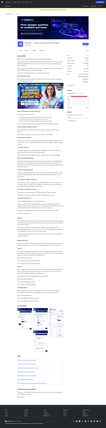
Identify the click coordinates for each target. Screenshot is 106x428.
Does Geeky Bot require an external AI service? (28, 368)
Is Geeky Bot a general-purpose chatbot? (26, 360)
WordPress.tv (47, 415)
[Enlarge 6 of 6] (62, 330)
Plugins (25, 413)
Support (87, 50)
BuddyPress (86, 415)
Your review (70, 107)
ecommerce (86, 74)
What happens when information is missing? (27, 375)
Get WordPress (100, 2)
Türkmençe (19, 421)
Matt (84, 411)
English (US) (86, 71)
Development (42, 50)
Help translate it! (63, 9)
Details (20, 50)
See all (87, 107)
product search (85, 79)
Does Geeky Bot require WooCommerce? (26, 364)
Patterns (26, 415)
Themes (26, 411)
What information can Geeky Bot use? (26, 371)
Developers (46, 413)
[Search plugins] (18, 14)
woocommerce (85, 81)
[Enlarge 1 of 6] (30, 309)
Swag (65, 415)
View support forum (71, 120)
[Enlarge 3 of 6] (46, 332)
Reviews (26, 50)
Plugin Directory (8, 6)
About (6, 409)
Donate (65, 413)
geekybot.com (27, 213)
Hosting (6, 413)
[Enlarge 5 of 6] (62, 319)
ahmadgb (28, 45)
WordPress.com (86, 409)
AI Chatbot (81, 74)
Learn (45, 409)
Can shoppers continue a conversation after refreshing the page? (32, 383)
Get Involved (66, 409)
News (6, 411)
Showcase (26, 409)
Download (85, 44)
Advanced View (70, 85)
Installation (33, 50)
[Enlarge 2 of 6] (46, 309)
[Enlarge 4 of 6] (62, 309)
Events (64, 411)
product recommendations (83, 76)
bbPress (85, 413)
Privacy (6, 415)
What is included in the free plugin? (25, 379)
